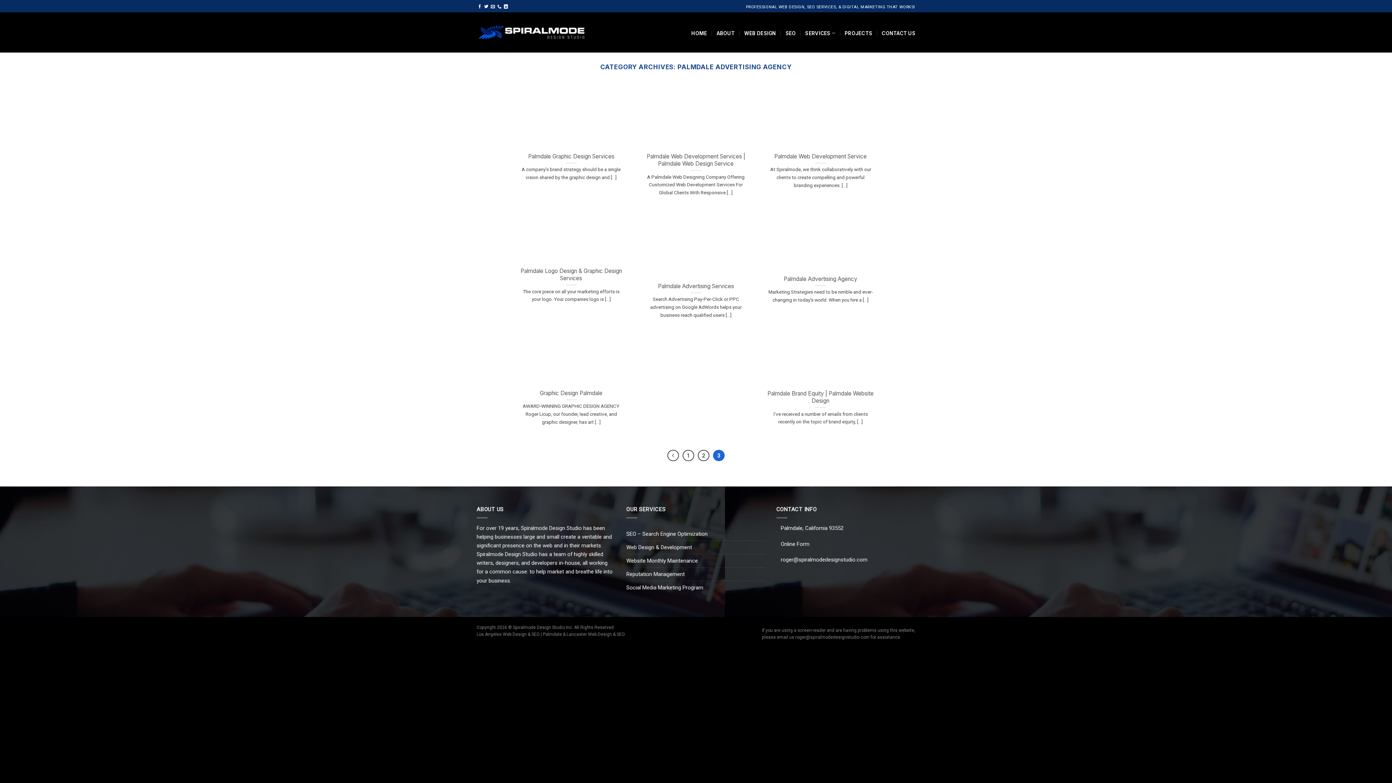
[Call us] (499, 7)
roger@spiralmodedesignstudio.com (824, 559)
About (726, 33)
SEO (791, 33)
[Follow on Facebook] (480, 7)
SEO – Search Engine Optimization (667, 534)
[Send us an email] (493, 7)
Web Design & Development (659, 547)
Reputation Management (655, 574)
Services (817, 33)
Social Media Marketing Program (664, 587)
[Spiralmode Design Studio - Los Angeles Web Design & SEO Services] (532, 32)
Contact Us (898, 33)
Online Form (795, 544)
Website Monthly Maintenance (662, 561)
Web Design (760, 33)
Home (699, 33)
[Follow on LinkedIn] (506, 7)
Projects (858, 33)
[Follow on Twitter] (486, 7)
